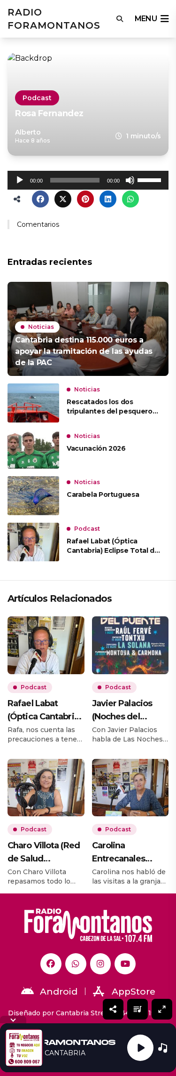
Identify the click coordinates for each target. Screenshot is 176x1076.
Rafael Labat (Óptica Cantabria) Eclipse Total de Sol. (113, 546)
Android (58, 991)
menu (146, 18)
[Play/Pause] (140, 1048)
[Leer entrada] (88, 329)
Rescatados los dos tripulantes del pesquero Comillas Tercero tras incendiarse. (110, 407)
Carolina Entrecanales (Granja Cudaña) (124, 852)
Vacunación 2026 (96, 448)
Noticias (41, 326)
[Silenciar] (130, 180)
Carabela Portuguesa (103, 494)
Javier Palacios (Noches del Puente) (122, 710)
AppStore (133, 991)
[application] (88, 180)
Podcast (37, 98)
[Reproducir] (19, 180)
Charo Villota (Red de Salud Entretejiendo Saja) (44, 852)
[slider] (151, 179)
